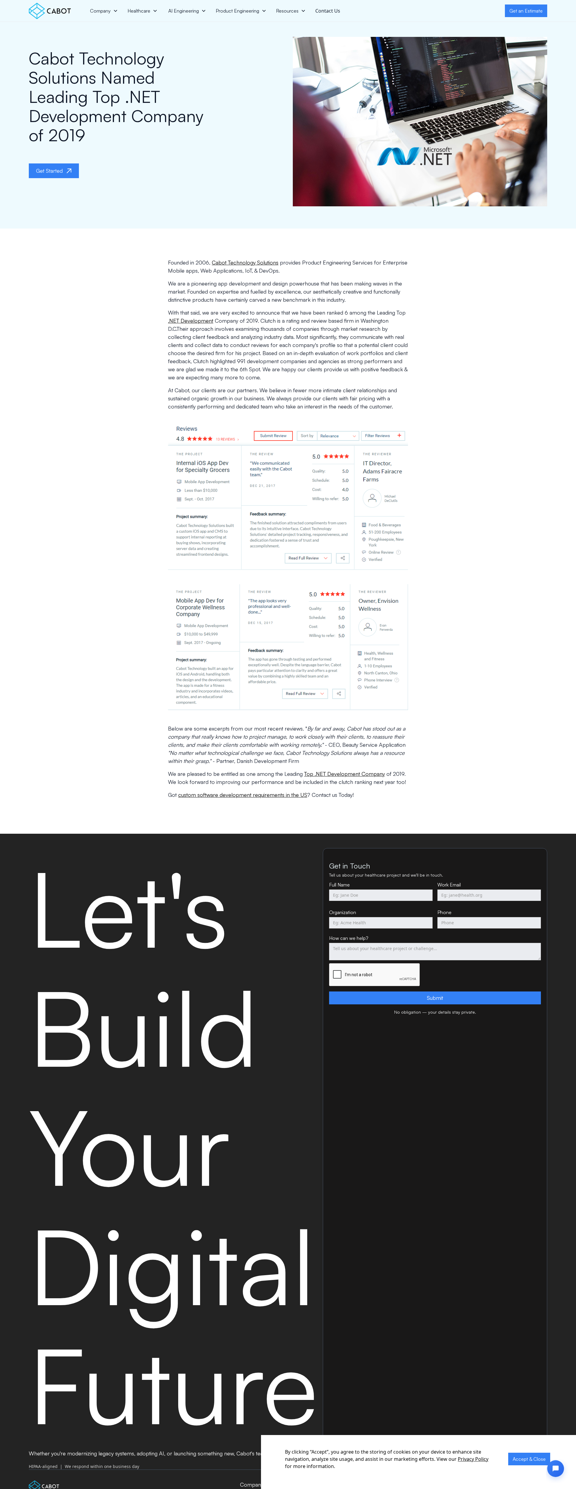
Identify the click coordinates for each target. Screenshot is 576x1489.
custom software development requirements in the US (242, 794)
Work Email (449, 885)
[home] (50, 11)
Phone (444, 912)
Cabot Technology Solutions (245, 262)
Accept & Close (529, 1459)
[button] (104, 11)
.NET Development (190, 320)
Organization (342, 912)
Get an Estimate (526, 11)
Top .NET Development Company (344, 773)
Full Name (339, 885)
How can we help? (348, 938)
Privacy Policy (473, 1459)
